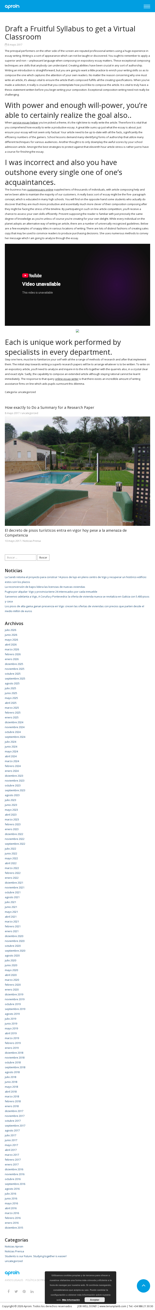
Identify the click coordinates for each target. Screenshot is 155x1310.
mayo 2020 (11, 970)
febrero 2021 (13, 926)
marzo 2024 (12, 761)
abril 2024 (11, 756)
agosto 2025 (12, 683)
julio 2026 (10, 630)
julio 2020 (10, 960)
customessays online (40, 189)
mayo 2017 (11, 1145)
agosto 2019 (12, 1014)
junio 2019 (11, 1023)
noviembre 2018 (14, 1057)
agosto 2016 (12, 1189)
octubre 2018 (13, 1062)
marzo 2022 (12, 868)
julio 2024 (10, 741)
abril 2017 (11, 1150)
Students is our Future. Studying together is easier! (36, 1256)
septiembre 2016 (15, 1184)
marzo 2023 (12, 819)
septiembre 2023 (15, 790)
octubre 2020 (13, 946)
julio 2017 (10, 1135)
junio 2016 (11, 1198)
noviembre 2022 (14, 839)
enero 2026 (12, 659)
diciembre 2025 (14, 664)
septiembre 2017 (15, 1125)
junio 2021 (11, 907)
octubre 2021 (13, 892)
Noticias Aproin (14, 1246)
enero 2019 (12, 1048)
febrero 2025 (13, 712)
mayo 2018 (11, 1086)
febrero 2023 (13, 824)
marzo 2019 (12, 1038)
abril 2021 (11, 916)
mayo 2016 (11, 1203)
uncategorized (27, 392)
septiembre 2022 (15, 844)
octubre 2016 (13, 1179)
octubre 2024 (13, 732)
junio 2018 (11, 1082)
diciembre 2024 (14, 722)
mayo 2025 (11, 698)
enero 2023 (12, 829)
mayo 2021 (11, 912)
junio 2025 (11, 693)
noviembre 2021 (14, 887)
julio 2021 (10, 902)
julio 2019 (10, 1018)
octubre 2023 (13, 785)
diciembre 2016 (14, 1169)
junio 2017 (11, 1140)
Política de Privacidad (40, 1280)
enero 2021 (12, 931)
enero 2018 (12, 1106)
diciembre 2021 (14, 882)
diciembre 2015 (14, 1227)
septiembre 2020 (15, 950)
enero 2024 (12, 771)
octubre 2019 (13, 1004)
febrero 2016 (13, 1218)
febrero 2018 (13, 1101)
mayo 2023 (11, 810)
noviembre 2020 (14, 941)
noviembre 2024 (14, 727)
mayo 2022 (11, 858)
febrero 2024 (13, 766)
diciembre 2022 (14, 834)
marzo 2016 (12, 1213)
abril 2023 (11, 814)
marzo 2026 (12, 649)
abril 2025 (11, 703)
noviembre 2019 (14, 999)
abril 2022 (11, 863)
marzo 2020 (12, 980)
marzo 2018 (12, 1096)
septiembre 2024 (15, 737)
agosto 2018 (12, 1072)
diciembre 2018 (14, 1052)
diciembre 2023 (14, 775)
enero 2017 (12, 1164)
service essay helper (25, 122)
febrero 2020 (13, 984)
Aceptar (94, 1299)
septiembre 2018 (15, 1067)
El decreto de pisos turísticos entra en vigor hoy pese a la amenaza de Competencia (66, 533)
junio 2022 (11, 853)
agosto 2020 (12, 955)
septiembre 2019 (15, 1009)
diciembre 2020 (14, 936)
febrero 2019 (13, 1043)
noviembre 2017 (14, 1116)
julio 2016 (10, 1193)
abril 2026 (11, 644)
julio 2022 (10, 848)
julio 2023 (10, 800)
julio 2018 (10, 1077)
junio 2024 (11, 746)
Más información (71, 1299)
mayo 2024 (11, 751)
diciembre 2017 (14, 1111)
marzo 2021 (12, 921)
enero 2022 (12, 878)
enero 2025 (12, 717)
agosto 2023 (12, 795)
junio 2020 (11, 965)
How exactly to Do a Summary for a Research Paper (49, 407)
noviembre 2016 (14, 1174)
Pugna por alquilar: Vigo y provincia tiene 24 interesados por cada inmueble (51, 591)
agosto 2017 (12, 1130)
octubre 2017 (13, 1121)
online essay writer (67, 379)
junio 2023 (11, 805)
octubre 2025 (13, 673)
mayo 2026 (11, 639)
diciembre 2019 (14, 994)
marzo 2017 (12, 1155)
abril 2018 (11, 1091)
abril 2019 (11, 1033)
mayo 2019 (11, 1028)
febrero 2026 (13, 654)
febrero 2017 (13, 1159)
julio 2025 (10, 688)
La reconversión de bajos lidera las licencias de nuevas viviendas (45, 587)
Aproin (28, 1306)
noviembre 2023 (14, 780)
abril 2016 (11, 1208)
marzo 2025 (12, 707)
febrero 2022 (13, 873)
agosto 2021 (12, 897)
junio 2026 (11, 635)
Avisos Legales (14, 1280)
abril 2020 (11, 975)
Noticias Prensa (32, 541)
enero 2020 (12, 989)
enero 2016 (12, 1223)
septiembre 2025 (15, 678)
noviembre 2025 (14, 669)
